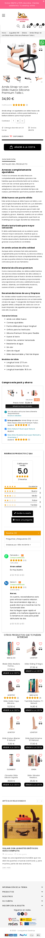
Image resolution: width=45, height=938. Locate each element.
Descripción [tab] (8, 159)
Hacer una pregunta (23, 520)
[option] (6, 78)
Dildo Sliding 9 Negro (34, 664)
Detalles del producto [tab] (14, 164)
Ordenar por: (11, 545)
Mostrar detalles (14, 416)
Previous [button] (3, 79)
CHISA (33, 769)
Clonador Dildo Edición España (11, 776)
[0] (40, 26)
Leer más (6, 867)
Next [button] (41, 801)
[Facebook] (18, 913)
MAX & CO (11, 658)
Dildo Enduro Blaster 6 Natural (11, 739)
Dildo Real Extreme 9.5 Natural (33, 739)
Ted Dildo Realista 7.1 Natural (33, 702)
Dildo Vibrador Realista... (34, 776)
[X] (22, 913)
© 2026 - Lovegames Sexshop (22, 930)
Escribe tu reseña (23, 513)
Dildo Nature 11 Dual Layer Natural (21, 429)
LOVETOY (33, 658)
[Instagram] (25, 913)
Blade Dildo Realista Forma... (11, 665)
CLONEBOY (11, 769)
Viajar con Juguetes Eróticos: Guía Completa (20, 849)
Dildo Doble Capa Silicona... (11, 702)
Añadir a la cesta (24, 147)
